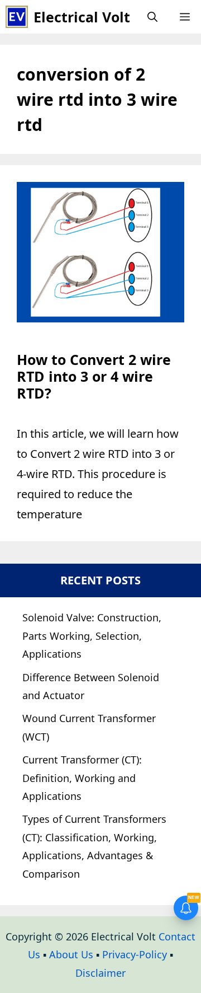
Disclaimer (100, 973)
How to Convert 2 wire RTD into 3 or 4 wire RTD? (94, 376)
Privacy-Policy (134, 954)
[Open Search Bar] (152, 17)
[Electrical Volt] (17, 17)
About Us (71, 954)
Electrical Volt (82, 16)
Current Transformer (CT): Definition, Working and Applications (82, 778)
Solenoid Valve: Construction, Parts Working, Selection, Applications (91, 636)
